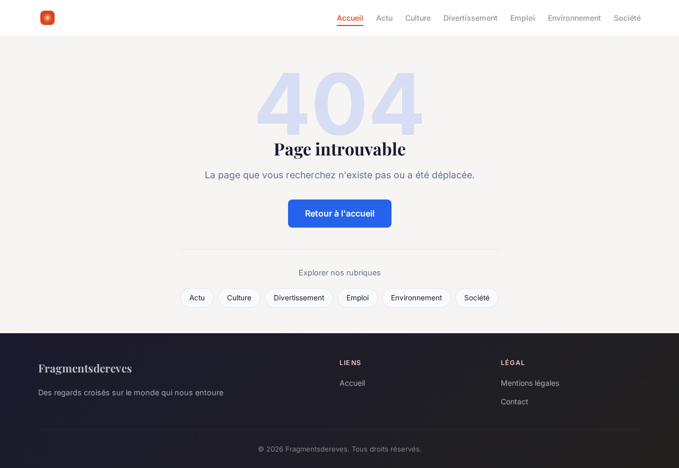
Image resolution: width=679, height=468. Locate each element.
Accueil (350, 17)
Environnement (574, 17)
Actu (384, 17)
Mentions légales (530, 382)
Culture (418, 17)
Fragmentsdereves (85, 367)
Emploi (522, 17)
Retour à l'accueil (340, 213)
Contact (514, 401)
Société (627, 17)
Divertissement (470, 17)
